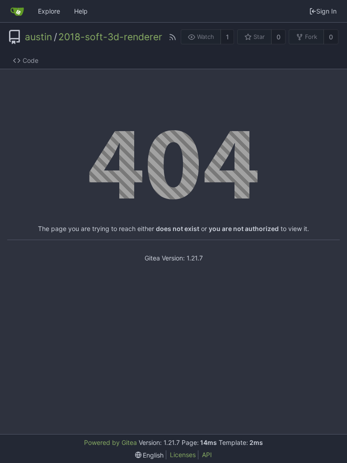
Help (81, 11)
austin (38, 37)
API (207, 454)
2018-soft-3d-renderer (110, 37)
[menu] (149, 455)
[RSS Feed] (173, 37)
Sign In (326, 11)
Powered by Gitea (110, 442)
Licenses (183, 454)
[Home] (17, 11)
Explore (49, 11)
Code (30, 60)
